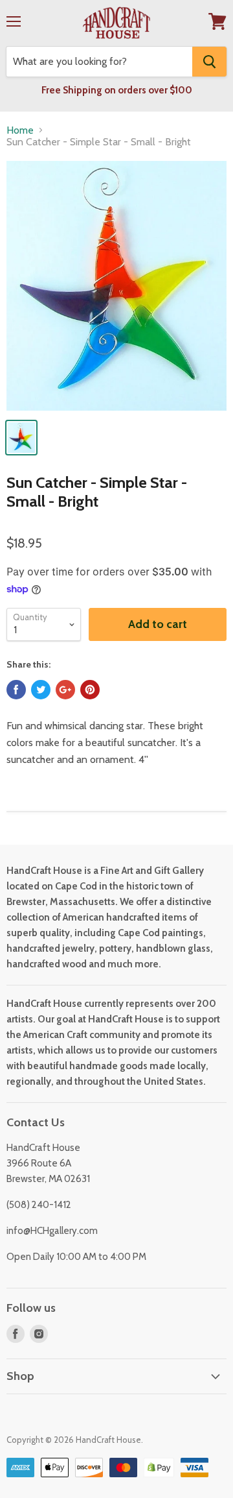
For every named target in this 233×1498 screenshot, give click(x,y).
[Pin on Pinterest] (90, 689)
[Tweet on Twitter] (40, 689)
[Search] (209, 62)
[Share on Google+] (65, 689)
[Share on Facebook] (16, 689)
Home (20, 130)
